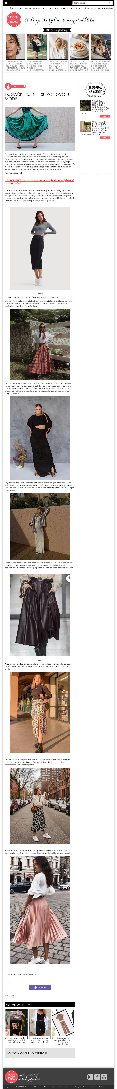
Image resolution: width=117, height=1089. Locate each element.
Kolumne (95, 8)
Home (6, 2)
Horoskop (75, 8)
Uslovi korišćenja (62, 1087)
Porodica (57, 8)
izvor (41, 293)
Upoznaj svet (107, 8)
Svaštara (86, 8)
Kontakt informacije (47, 1087)
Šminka (13, 8)
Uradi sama (30, 8)
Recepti (66, 8)
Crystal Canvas (86, 1087)
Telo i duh (47, 8)
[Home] (23, 1077)
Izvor (9, 982)
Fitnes (38, 8)
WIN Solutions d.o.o (104, 1087)
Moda (20, 8)
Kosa (6, 8)
